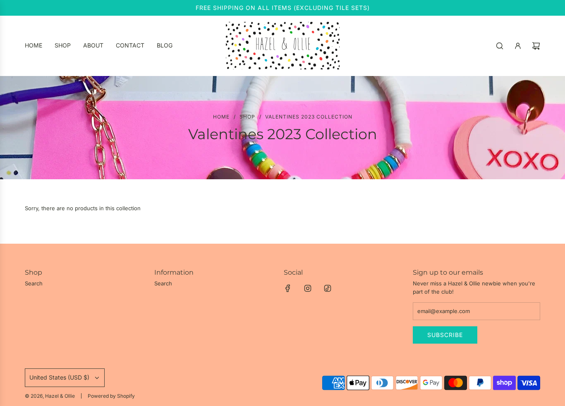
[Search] (500, 46)
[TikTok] (327, 288)
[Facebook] (288, 288)
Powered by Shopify (111, 396)
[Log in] (518, 46)
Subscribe (445, 334)
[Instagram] (308, 288)
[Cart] (536, 46)
